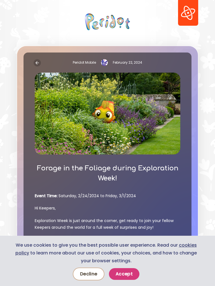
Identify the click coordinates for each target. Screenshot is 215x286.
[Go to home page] (107, 22)
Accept (124, 274)
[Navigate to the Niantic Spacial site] (188, 13)
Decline (88, 274)
